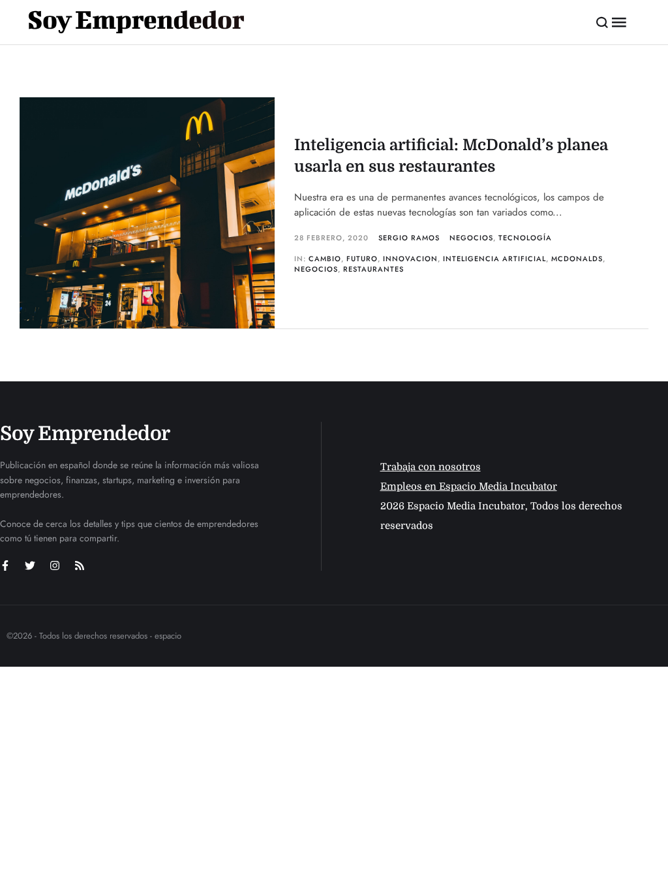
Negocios (471, 237)
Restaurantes (373, 269)
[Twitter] (30, 565)
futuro (362, 258)
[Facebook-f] (5, 565)
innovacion (410, 258)
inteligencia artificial (494, 258)
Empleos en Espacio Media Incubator (468, 486)
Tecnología (525, 237)
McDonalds (577, 258)
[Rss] (79, 565)
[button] (602, 22)
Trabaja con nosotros (430, 467)
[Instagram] (55, 565)
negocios (316, 269)
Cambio (325, 258)
